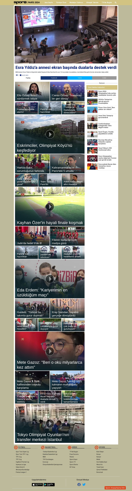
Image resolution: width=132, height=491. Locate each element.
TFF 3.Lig (19, 459)
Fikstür (72, 457)
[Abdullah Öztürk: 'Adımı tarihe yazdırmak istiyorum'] (49, 252)
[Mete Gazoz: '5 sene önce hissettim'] (26, 324)
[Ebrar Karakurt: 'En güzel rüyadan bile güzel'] (26, 180)
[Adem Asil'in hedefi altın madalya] (73, 180)
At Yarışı (72, 467)
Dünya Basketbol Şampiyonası (52, 464)
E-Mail (104, 78)
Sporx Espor (73, 459)
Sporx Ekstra (74, 464)
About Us (100, 464)
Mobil (98, 459)
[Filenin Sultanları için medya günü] (67, 236)
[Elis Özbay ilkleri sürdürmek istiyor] (32, 91)
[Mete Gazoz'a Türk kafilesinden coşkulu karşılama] (32, 380)
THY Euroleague (48, 459)
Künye (99, 454)
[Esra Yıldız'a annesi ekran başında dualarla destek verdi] (49, 397)
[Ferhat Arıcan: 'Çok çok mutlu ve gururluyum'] (73, 324)
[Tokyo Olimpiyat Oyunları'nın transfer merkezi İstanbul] (50, 423)
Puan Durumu (74, 454)
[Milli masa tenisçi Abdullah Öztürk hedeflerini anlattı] (73, 252)
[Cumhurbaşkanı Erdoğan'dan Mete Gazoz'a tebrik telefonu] (26, 397)
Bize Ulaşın (100, 451)
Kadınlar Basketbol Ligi (50, 454)
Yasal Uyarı (100, 467)
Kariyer (99, 457)
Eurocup (45, 462)
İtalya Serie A (20, 467)
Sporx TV (73, 462)
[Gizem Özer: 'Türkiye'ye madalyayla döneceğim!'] (73, 107)
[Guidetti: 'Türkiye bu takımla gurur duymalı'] (32, 308)
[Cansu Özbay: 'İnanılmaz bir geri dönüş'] (67, 91)
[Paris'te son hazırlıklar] (49, 107)
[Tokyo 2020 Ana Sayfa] (27, 2)
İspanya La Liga (21, 464)
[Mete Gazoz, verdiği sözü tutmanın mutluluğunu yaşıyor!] (67, 380)
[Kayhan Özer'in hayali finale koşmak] (50, 206)
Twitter (80, 78)
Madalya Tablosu (76, 2)
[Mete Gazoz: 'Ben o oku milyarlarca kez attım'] (50, 351)
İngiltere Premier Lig (22, 462)
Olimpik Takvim (92, 2)
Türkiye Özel (61, 2)
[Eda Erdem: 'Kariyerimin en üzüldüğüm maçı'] (50, 278)
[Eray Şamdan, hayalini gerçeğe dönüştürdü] (67, 308)
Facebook (54, 78)
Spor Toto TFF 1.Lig (22, 454)
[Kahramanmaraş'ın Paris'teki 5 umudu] (67, 163)
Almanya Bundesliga (22, 469)
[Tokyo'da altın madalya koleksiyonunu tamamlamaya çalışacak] (73, 397)
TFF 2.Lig (19, 457)
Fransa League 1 (21, 472)
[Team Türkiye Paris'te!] (49, 180)
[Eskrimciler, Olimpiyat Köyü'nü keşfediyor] (50, 134)
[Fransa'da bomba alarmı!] (26, 107)
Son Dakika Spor (102, 462)
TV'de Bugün (107, 2)
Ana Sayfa (49, 2)
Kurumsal (100, 472)
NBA (44, 457)
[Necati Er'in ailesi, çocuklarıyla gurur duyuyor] (49, 324)
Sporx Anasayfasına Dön (115, 488)
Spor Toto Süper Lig (22, 451)
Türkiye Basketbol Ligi (50, 451)
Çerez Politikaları (102, 469)
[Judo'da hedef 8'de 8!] (32, 236)
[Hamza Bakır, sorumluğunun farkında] (32, 163)
